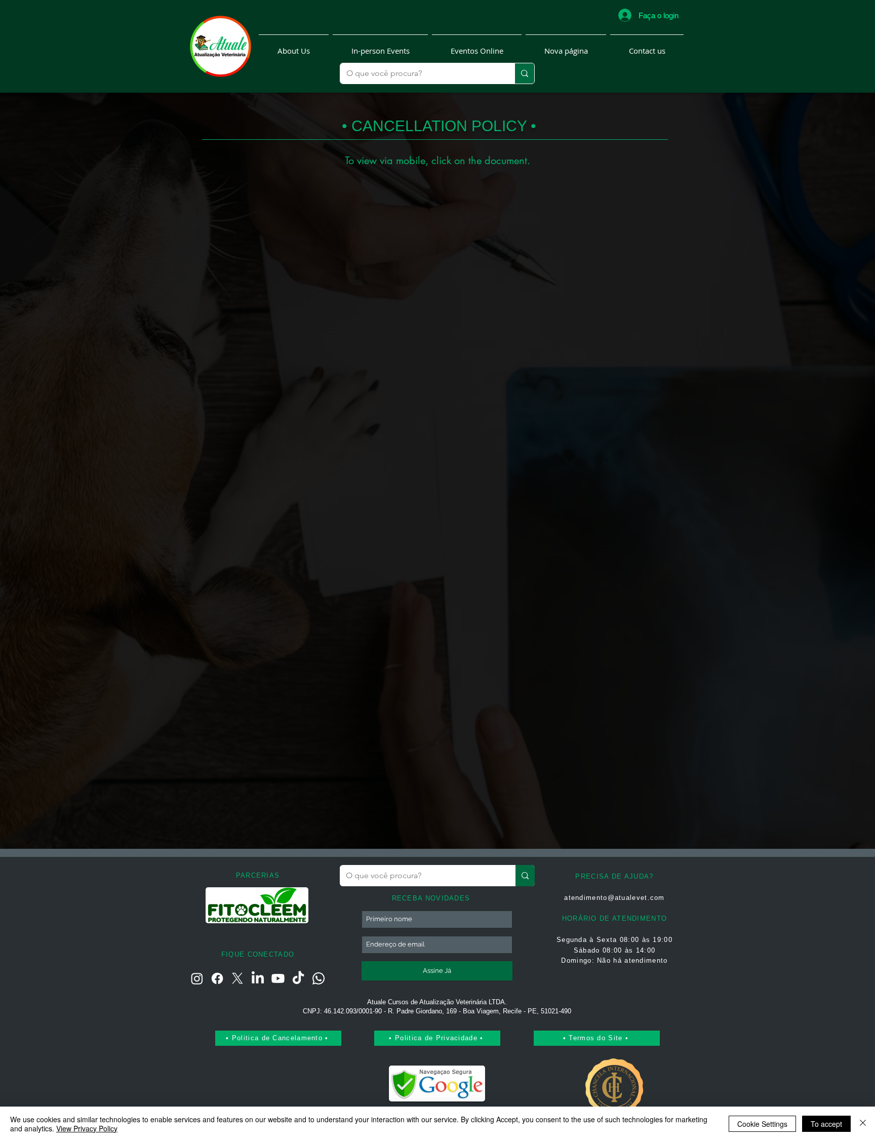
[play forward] (296, 905)
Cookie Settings (762, 1124)
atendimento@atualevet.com (614, 897)
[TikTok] (298, 978)
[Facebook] (217, 978)
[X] (237, 978)
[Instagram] (197, 978)
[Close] (863, 1124)
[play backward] (218, 905)
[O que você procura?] (524, 73)
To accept (826, 1124)
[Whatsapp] (318, 978)
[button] (294, 46)
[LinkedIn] (257, 978)
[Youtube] (278, 978)
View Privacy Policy (86, 1128)
